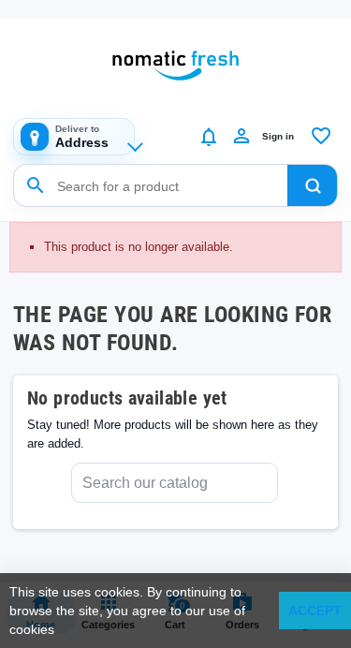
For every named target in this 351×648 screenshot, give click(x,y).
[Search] (312, 185)
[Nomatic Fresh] (176, 65)
